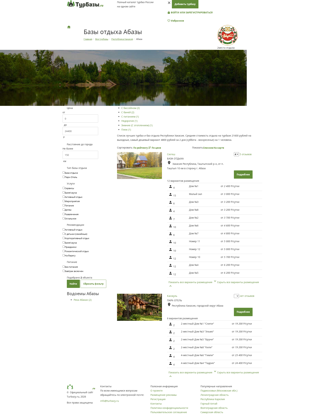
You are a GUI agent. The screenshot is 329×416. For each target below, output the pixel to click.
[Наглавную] (69, 27)
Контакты (156, 403)
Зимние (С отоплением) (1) (137, 125)
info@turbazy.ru (109, 400)
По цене (157, 147)
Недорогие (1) (129, 120)
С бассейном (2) (130, 108)
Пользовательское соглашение (168, 412)
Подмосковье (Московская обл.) (218, 390)
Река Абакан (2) (83, 299)
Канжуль (172, 295)
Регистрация (158, 399)
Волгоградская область (214, 407)
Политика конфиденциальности (169, 407)
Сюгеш (171, 154)
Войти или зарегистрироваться (191, 12)
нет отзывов (247, 295)
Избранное (177, 20)
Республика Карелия (212, 399)
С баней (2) (127, 112)
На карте (219, 147)
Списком (208, 147)
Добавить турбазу (185, 4)
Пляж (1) (126, 129)
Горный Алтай (208, 403)
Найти (73, 283)
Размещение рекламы (163, 394)
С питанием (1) (130, 116)
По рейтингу (140, 147)
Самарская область (211, 412)
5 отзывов (246, 154)
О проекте (156, 390)
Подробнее (243, 174)
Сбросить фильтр (93, 283)
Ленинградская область (214, 394)
